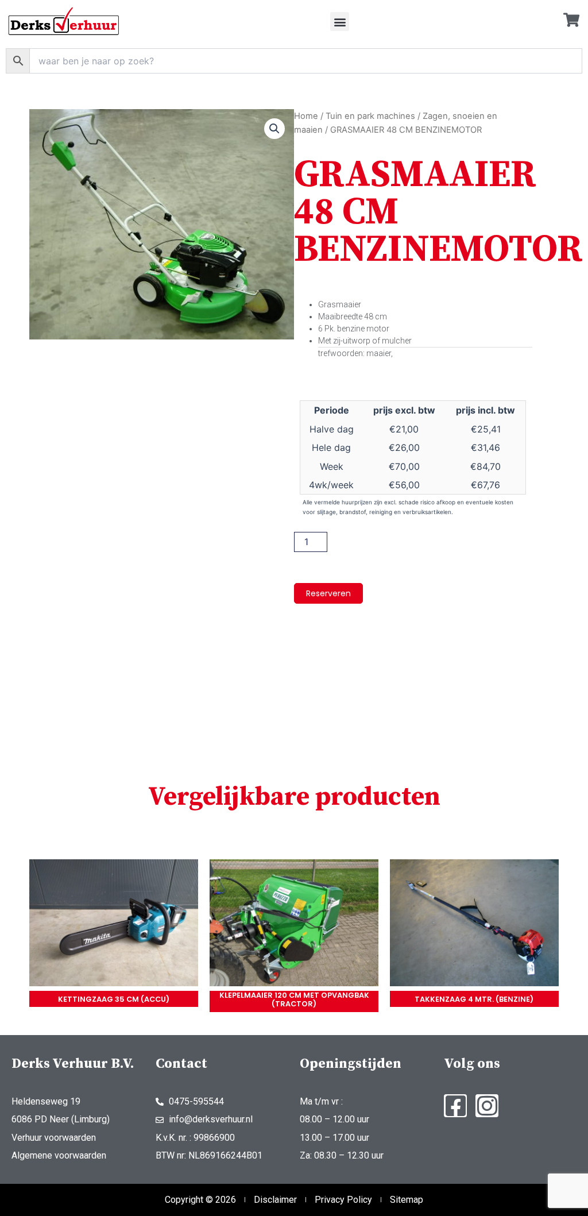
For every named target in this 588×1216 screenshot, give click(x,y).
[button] (339, 21)
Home (306, 116)
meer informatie (113, 924)
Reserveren (328, 593)
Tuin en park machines (370, 116)
